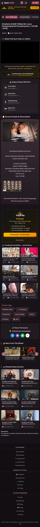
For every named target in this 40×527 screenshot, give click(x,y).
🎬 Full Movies (20, 455)
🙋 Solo (16, 319)
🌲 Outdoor (20, 514)
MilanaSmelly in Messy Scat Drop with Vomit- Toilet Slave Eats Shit (10, 294)
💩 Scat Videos (20, 451)
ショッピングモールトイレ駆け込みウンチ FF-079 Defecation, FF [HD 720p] (10, 259)
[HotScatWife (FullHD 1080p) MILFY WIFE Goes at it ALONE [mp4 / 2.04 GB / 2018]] (29, 270)
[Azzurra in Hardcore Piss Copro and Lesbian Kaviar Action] (29, 252)
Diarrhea (5, 319)
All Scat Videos (25, 17)
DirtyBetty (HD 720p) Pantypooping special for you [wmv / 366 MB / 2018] (29, 382)
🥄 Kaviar (20, 497)
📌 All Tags (20, 488)
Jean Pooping (19, 314)
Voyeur (31, 314)
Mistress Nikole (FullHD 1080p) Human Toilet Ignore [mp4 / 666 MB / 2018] (28, 360)
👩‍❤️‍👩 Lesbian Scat (20, 478)
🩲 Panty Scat (20, 511)
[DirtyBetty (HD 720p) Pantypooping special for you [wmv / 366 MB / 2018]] (29, 374)
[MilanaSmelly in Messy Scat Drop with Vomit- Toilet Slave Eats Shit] (10, 288)
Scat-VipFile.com (11, 17)
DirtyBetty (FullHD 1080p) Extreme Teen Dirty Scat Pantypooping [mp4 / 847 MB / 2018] (30, 402)
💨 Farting (20, 507)
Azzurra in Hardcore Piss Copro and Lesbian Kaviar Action (28, 259)
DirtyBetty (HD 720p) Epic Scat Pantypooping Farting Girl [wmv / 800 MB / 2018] (9, 382)
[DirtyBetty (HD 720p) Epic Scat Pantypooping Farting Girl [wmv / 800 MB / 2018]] (10, 374)
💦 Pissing (20, 504)
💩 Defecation (20, 500)
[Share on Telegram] (12, 335)
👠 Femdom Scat (20, 458)
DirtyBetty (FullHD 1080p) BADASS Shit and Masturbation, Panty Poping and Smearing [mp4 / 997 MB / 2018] (10, 423)
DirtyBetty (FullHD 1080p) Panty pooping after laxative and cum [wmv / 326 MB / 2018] (10, 402)
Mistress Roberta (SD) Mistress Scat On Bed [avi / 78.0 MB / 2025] (10, 277)
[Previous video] (3, 354)
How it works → (20, 240)
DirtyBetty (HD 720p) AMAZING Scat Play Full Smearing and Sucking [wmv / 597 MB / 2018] (30, 423)
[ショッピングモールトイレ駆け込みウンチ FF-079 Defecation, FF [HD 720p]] (10, 252)
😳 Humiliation (20, 474)
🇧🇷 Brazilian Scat (20, 465)
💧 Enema (20, 484)
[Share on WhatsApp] (22, 335)
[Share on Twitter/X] (27, 335)
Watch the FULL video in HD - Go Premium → (20, 68)
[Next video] (36, 354)
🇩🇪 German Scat (20, 462)
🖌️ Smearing (22, 309)
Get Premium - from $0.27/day (20, 234)
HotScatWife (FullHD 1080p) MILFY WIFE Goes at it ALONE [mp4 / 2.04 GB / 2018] (29, 277)
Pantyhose (6, 314)
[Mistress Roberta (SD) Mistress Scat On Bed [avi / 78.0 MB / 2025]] (10, 270)
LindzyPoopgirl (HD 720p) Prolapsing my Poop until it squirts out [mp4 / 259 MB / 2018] (12, 360)
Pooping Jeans (8, 309)
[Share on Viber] (17, 335)
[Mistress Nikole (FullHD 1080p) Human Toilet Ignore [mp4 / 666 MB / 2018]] (29, 351)
